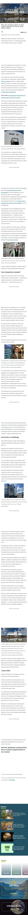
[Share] (2, 32)
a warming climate (13, 240)
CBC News (12, 780)
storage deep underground (8, 92)
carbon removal (5, 81)
